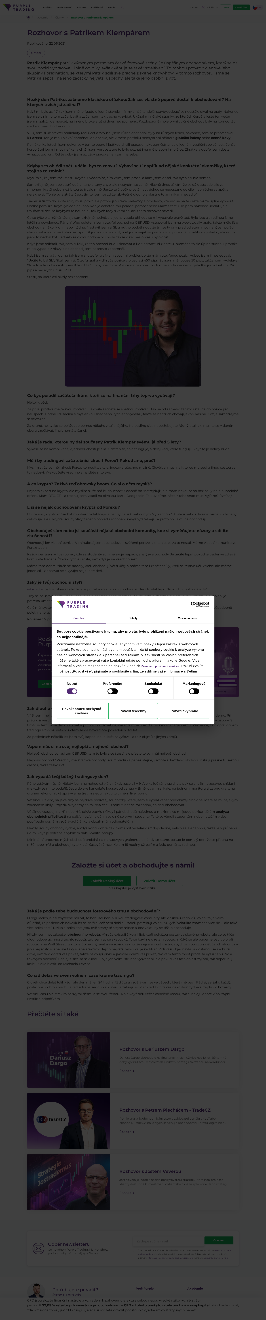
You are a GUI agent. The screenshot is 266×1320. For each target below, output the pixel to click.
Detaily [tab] (133, 618)
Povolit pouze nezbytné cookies (81, 711)
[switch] (112, 692)
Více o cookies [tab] (187, 618)
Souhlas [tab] (79, 618)
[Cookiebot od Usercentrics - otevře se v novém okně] (193, 603)
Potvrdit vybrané (184, 711)
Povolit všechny (133, 711)
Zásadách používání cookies (166, 666)
